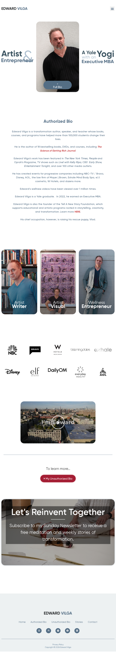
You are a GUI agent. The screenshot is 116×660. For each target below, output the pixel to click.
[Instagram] (39, 630)
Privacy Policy (58, 645)
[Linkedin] (77, 630)
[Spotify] (58, 630)
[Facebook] (67, 630)
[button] (112, 8)
